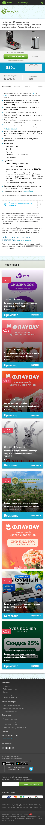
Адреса (17, 86)
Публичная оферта (10, 725)
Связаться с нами (8, 738)
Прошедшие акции (10, 711)
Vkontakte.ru (6, 748)
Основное (6, 86)
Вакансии (6, 692)
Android (5, 96)
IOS (33, 94)
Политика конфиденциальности (15, 728)
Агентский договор (10, 719)
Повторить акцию (15, 56)
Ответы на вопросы (10, 698)
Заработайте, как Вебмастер (13, 708)
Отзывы (27, 86)
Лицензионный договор (12, 722)
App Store (8, 763)
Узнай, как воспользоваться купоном (20, 204)
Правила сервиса (9, 695)
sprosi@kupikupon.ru (10, 735)
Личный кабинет (42, 2)
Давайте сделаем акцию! (12, 705)
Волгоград (22, 2)
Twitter (9, 748)
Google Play (21, 763)
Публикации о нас (10, 689)
